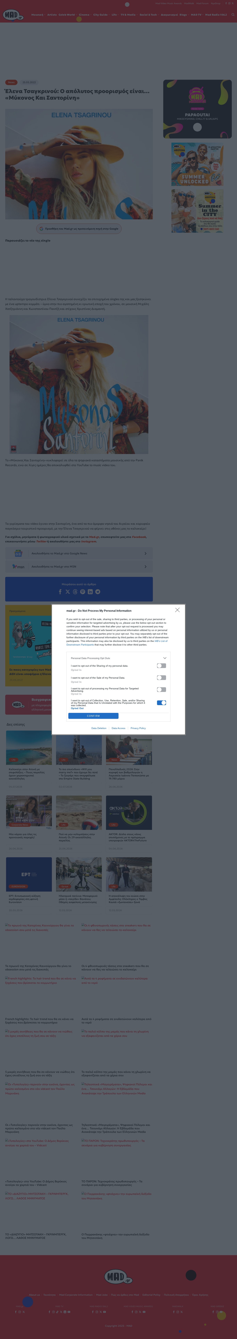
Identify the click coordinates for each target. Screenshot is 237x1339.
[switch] (161, 665)
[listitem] (118, 658)
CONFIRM (93, 716)
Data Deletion (98, 728)
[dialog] (118, 669)
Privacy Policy (138, 728)
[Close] (178, 611)
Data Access (118, 728)
